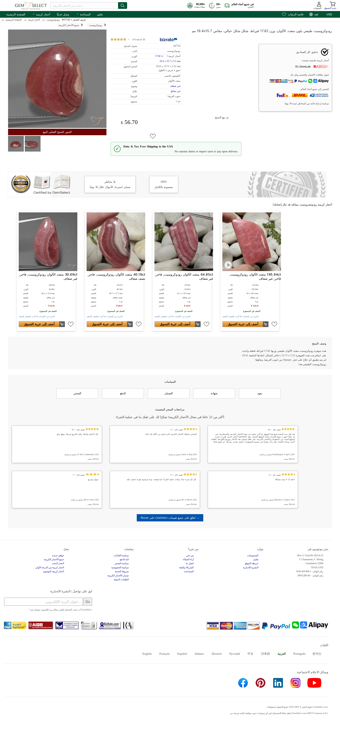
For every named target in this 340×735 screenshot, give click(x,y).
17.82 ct (159, 56)
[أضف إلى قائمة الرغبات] (153, 136)
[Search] (122, 5)
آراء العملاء (188, 559)
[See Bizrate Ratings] (168, 39)
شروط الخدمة (122, 571)
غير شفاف (175, 86)
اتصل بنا (190, 563)
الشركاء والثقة (186, 567)
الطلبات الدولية (121, 579)
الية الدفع (124, 559)
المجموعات (252, 555)
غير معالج (175, 91)
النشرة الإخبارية (250, 567)
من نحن (190, 555)
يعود (259, 393)
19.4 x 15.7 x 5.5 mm (170, 61)
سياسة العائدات (121, 555)
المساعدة (83, 14)
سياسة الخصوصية (120, 567)
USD (329, 14)
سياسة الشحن (122, 563)
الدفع (123, 393)
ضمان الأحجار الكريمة (118, 575)
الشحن (77, 393)
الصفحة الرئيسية (15, 14)
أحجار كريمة (41, 14)
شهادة (214, 393)
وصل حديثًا (63, 14)
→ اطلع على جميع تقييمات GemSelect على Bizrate (170, 517)
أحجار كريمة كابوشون (53, 571)
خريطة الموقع (251, 563)
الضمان (168, 393)
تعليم (100, 14)
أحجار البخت (58, 563)
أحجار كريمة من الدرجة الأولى (49, 567)
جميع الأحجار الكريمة (54, 559)
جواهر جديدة (58, 555)
